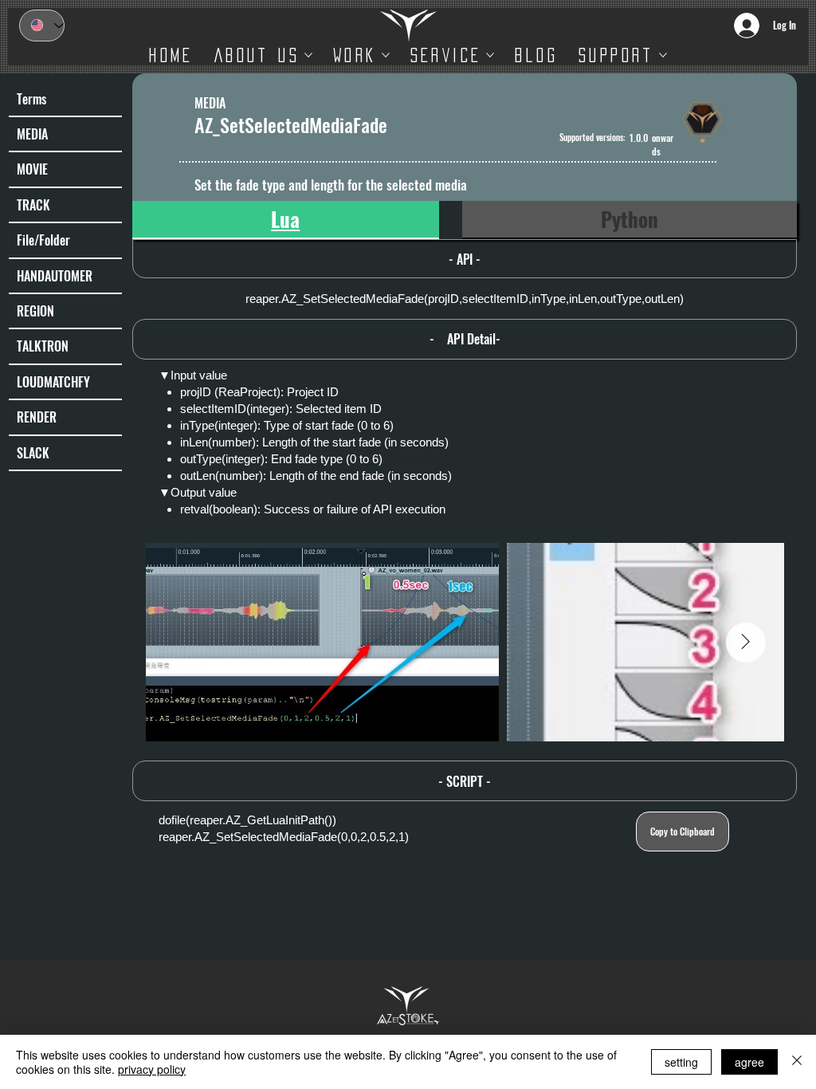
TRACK (33, 204)
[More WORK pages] (386, 55)
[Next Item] (746, 642)
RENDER (37, 417)
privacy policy (152, 1069)
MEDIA (32, 133)
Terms (31, 98)
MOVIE (32, 169)
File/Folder (43, 240)
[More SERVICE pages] (490, 55)
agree (749, 1062)
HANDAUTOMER (54, 275)
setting (681, 1062)
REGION (35, 310)
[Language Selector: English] (42, 25)
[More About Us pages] (308, 55)
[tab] (285, 220)
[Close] (796, 1062)
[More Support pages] (663, 55)
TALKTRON (43, 346)
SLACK (33, 452)
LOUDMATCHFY (53, 381)
